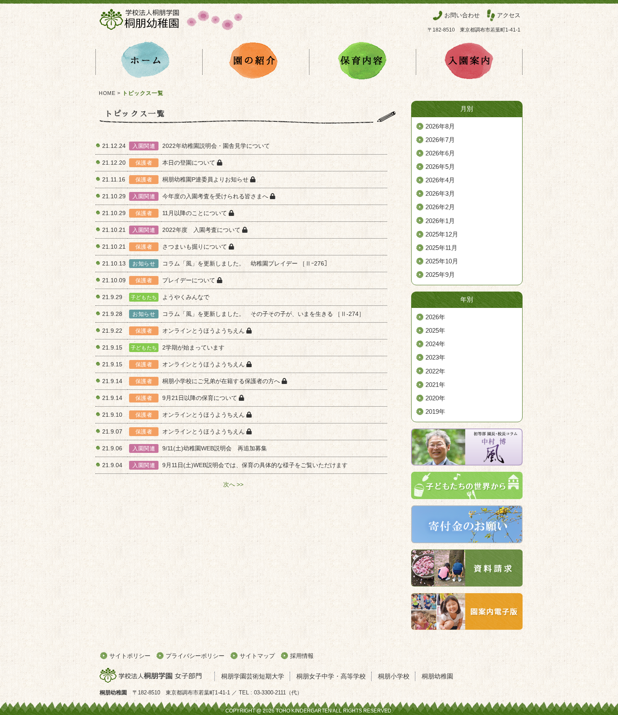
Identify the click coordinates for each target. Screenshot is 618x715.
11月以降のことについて (195, 213)
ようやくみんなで (185, 297)
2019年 (435, 411)
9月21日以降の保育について (200, 397)
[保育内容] (362, 62)
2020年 (435, 398)
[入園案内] (469, 62)
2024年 (435, 344)
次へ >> (233, 484)
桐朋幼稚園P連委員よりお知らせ (206, 179)
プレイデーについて (189, 280)
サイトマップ (257, 655)
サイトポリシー (130, 655)
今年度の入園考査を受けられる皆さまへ (216, 196)
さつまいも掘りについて (195, 246)
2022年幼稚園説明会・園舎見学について (216, 145)
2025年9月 (440, 274)
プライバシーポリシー (195, 655)
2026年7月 (440, 140)
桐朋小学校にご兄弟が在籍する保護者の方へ (222, 381)
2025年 (435, 330)
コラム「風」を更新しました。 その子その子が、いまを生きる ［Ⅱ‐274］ (263, 313)
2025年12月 (441, 234)
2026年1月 (440, 221)
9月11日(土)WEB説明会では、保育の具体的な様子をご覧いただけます (255, 465)
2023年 (435, 357)
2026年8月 (440, 126)
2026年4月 (440, 180)
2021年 (435, 384)
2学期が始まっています (193, 347)
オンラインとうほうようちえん (204, 330)
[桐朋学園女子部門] (154, 676)
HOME (107, 93)
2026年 (435, 317)
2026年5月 (440, 166)
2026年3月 (440, 193)
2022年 (435, 371)
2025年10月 (441, 261)
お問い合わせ (462, 15)
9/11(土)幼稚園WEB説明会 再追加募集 (214, 448)
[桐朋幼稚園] (171, 32)
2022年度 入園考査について (202, 229)
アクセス (508, 15)
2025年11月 (441, 247)
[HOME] (148, 62)
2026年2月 (440, 207)
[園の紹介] (255, 62)
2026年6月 (440, 153)
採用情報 (302, 655)
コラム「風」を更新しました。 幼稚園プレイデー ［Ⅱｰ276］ (246, 263)
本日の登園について (189, 162)
